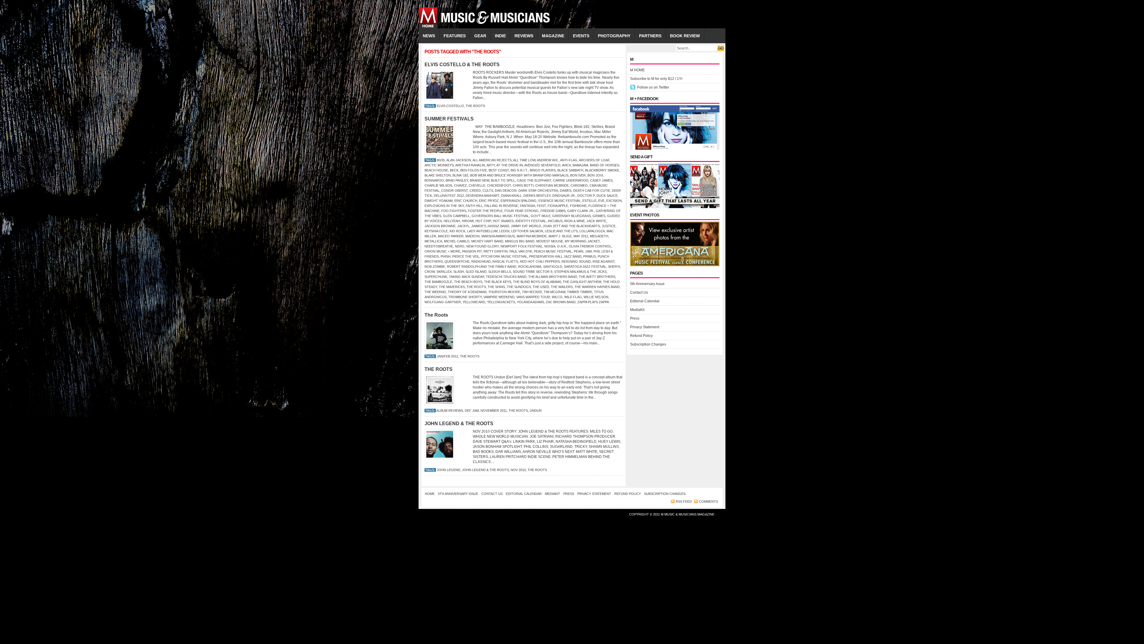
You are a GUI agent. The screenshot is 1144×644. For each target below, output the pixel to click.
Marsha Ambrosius (498, 236)
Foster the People (485, 211)
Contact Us (639, 292)
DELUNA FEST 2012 (449, 195)
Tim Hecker (532, 292)
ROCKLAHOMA (529, 266)
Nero (459, 246)
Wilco (557, 297)
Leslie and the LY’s (561, 231)
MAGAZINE (553, 35)
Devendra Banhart (482, 195)
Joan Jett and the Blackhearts (571, 226)
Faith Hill (474, 206)
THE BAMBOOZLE (438, 282)
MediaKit (637, 310)
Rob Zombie (435, 266)
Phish (445, 256)
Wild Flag (573, 297)
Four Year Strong (521, 211)
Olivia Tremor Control (590, 246)
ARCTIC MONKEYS (439, 165)
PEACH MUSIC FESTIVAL (553, 251)
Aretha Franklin (470, 165)
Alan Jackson (458, 160)
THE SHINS (496, 287)
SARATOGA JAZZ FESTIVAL (585, 266)
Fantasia (527, 206)
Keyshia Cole (436, 231)
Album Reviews (449, 410)
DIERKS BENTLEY (537, 195)
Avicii (566, 165)
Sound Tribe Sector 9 (532, 271)
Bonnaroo (434, 180)
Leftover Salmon (527, 231)
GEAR (480, 35)
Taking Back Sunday (466, 276)
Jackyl (463, 226)
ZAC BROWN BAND (561, 302)
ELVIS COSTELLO (450, 106)
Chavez (460, 185)
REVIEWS (524, 35)
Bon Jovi (595, 175)
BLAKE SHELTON (438, 175)
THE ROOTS (475, 106)
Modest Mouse (549, 241)
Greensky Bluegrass (571, 216)
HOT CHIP (483, 221)
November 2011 (494, 410)
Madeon (472, 236)
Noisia (549, 246)
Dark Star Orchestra (538, 190)
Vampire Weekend (499, 297)
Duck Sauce (607, 195)
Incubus (555, 221)
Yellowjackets (501, 302)
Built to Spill (503, 180)
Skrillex (444, 271)
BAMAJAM (580, 165)
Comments (708, 501)
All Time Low (524, 160)
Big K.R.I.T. (519, 170)
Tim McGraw (554, 292)
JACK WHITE (596, 221)
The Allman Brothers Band (552, 276)
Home (430, 494)
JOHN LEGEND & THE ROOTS (459, 423)
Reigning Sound (576, 261)
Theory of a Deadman (467, 292)
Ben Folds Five (473, 170)
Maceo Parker (451, 236)
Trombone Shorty (465, 297)
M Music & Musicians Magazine (688, 514)
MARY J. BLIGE (560, 236)
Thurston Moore (504, 292)
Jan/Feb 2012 (447, 356)
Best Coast (499, 170)
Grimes (599, 216)
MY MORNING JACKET (582, 241)
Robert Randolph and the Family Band (481, 266)
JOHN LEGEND (448, 470)
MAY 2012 (580, 236)
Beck (454, 170)
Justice (608, 226)
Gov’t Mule (541, 216)
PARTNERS (650, 35)
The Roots (436, 315)
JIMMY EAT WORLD (526, 226)
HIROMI (468, 221)
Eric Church (465, 200)
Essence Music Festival (559, 200)
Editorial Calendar (645, 301)
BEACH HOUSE (436, 170)
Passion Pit (472, 251)
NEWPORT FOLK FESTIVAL (521, 246)
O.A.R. (562, 246)
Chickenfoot (499, 185)
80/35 (441, 160)
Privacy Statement (644, 327)
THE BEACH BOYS (468, 282)
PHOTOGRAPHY (614, 35)
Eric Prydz (489, 200)
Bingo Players (543, 170)
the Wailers (562, 287)
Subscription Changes (648, 344)
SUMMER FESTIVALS (449, 118)
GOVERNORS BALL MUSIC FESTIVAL (500, 216)
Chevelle (477, 185)
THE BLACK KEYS (497, 282)
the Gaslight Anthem (582, 282)
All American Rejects (492, 160)
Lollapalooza (592, 231)
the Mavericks (452, 287)
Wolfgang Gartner (443, 302)
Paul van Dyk (520, 251)
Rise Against (604, 261)
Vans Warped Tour (533, 297)
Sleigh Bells (499, 271)
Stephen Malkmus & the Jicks (580, 271)
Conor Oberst (454, 190)
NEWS (429, 35)
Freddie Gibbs (552, 211)
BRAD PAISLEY (457, 180)
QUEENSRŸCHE (457, 261)
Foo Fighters (453, 211)
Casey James (601, 180)
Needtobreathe (439, 246)
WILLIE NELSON (596, 297)
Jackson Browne (440, 226)
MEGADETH (599, 236)
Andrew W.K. (548, 160)
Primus (589, 256)
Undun (536, 410)
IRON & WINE (574, 221)
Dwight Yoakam (439, 200)
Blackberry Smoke (602, 170)
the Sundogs (519, 287)
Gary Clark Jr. (580, 211)
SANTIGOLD (552, 266)
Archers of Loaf (594, 160)
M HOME (637, 70)
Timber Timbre (579, 292)
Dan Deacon (506, 190)
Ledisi (504, 231)
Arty (490, 165)
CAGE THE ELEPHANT (534, 180)
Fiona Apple (558, 206)
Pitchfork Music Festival (504, 256)
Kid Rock (457, 231)
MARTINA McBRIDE (532, 236)
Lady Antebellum (482, 231)
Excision (614, 200)
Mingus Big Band (519, 241)
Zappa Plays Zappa (593, 302)
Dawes (565, 190)
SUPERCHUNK (436, 276)
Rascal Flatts (505, 261)
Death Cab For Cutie (591, 190)
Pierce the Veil (465, 256)
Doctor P (586, 195)
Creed (475, 190)
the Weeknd (435, 292)
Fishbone (578, 206)
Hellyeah (452, 221)
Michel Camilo (457, 241)
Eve (601, 200)
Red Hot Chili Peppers (540, 261)
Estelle (589, 200)
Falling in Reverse (501, 206)
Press (634, 318)
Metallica (433, 241)
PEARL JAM (583, 251)
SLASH (458, 271)
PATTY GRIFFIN (496, 251)
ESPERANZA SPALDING (518, 200)
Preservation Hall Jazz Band (555, 256)
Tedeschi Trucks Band (506, 276)
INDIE (500, 35)
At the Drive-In (509, 165)
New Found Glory (482, 246)
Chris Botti (523, 185)
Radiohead (481, 261)
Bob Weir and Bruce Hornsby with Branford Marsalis (519, 175)
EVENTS (581, 35)
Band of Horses (604, 165)
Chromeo (579, 185)
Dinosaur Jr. (564, 195)
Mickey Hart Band (487, 241)
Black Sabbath (570, 170)
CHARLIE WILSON (438, 185)
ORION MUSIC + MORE (442, 251)
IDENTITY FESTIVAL (530, 221)
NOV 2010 (518, 470)
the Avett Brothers (597, 276)
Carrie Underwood (570, 180)
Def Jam (472, 410)
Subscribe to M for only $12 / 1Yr (656, 79)
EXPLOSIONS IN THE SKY (444, 206)
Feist (541, 206)
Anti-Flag (568, 160)
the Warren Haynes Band (597, 287)
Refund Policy (641, 336)
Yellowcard (474, 302)
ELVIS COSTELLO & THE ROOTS (462, 64)
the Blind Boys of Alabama (537, 282)
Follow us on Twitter (653, 87)
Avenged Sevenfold (542, 165)
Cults (488, 190)
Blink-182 (460, 175)
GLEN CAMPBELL (456, 216)
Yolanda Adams (530, 302)
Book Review (685, 35)
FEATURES (455, 35)
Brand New (479, 180)
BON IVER (578, 175)
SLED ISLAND (476, 271)
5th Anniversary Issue (647, 284)
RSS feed (684, 501)
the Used (541, 287)
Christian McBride (552, 185)
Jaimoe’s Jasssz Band (490, 226)
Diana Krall (511, 195)
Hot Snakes (503, 221)
